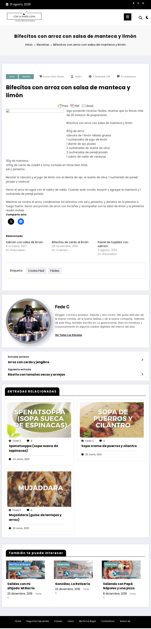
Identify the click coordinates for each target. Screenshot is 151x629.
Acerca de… (125, 621)
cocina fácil (49, 76)
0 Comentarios (128, 76)
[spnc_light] (147, 17)
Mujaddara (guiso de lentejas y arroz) (35, 517)
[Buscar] (140, 18)
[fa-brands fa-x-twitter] (138, 3)
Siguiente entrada (19, 369)
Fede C (78, 76)
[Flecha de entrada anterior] (142, 359)
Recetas (26, 76)
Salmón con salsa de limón (24, 242)
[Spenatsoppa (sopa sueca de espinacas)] (39, 419)
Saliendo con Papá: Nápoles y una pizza (87, 586)
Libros (71, 621)
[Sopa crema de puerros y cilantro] (112, 419)
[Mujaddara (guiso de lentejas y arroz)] (39, 488)
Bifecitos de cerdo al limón (70, 242)
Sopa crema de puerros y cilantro (109, 446)
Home (18, 621)
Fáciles (60, 76)
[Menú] (127, 16)
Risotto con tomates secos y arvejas (36, 374)
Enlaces (58, 621)
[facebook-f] (133, 3)
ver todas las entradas (68, 335)
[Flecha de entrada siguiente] (142, 374)
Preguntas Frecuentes (37, 621)
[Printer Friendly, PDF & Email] (75, 106)
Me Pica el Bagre (87, 621)
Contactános (108, 621)
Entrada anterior (18, 357)
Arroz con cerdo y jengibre (28, 362)
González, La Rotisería (40, 584)
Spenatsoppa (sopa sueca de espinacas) (33, 448)
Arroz (12, 76)
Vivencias (31, 564)
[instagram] (143, 3)
